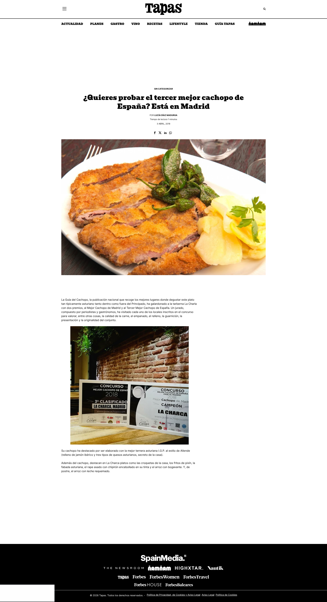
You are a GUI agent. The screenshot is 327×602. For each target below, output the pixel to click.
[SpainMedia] (163, 559)
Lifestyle (178, 24)
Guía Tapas (225, 24)
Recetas (154, 24)
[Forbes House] (148, 585)
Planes (97, 24)
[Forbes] (139, 577)
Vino (135, 24)
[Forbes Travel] (164, 577)
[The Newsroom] (123, 568)
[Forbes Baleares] (179, 585)
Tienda (201, 24)
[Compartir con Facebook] (154, 133)
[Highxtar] (189, 568)
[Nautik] (215, 568)
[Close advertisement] (51, 588)
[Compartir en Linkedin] (165, 133)
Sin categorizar (163, 89)
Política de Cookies (226, 594)
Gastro (117, 24)
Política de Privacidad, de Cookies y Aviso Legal (173, 594)
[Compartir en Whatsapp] (170, 133)
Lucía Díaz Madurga (165, 115)
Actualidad (72, 24)
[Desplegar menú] (64, 9)
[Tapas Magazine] (123, 577)
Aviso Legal (208, 594)
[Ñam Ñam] (159, 568)
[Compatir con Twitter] (160, 133)
